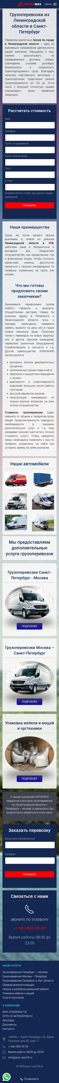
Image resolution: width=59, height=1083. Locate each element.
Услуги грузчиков (13, 997)
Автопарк (8, 1020)
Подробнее (29, 626)
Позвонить (31, 1079)
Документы (9, 1024)
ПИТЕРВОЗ (42, 796)
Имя (7, 118)
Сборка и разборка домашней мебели (25, 989)
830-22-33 (29, 928)
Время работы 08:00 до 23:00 (26, 1052)
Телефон (10, 131)
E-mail (8, 180)
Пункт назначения (16, 156)
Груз (7, 168)
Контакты (8, 1028)
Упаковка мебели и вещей (18, 993)
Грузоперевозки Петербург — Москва (25, 972)
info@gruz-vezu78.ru (20, 1057)
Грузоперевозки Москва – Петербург (24, 976)
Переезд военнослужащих (18, 984)
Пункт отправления (17, 143)
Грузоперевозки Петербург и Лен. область (28, 980)
